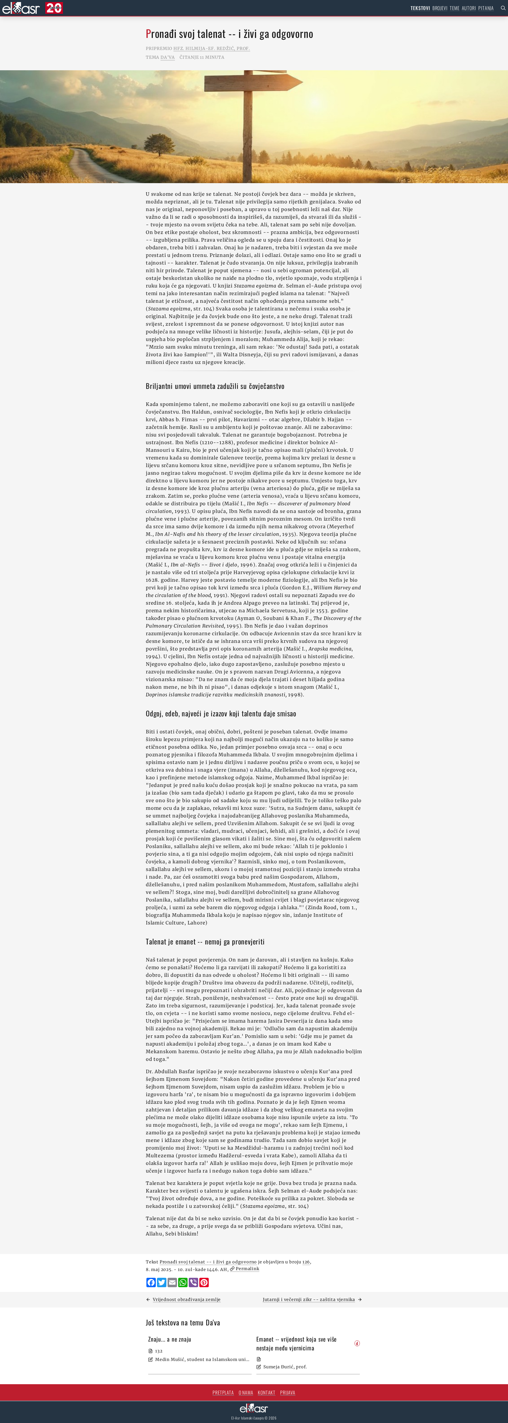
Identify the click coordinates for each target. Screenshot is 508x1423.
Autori (469, 7)
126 (306, 1262)
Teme (454, 7)
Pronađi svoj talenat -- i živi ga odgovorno (208, 1262)
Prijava (287, 1392)
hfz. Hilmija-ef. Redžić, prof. (211, 48)
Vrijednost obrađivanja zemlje (187, 1299)
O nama (246, 1392)
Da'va (168, 57)
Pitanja (486, 7)
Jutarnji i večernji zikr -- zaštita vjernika (309, 1299)
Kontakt (266, 1392)
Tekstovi (420, 7)
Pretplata (223, 1392)
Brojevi (440, 7)
